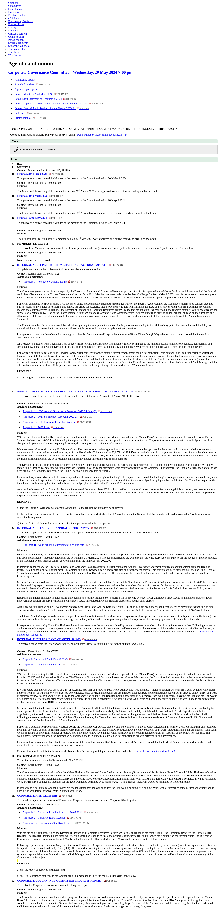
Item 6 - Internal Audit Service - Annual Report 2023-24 (52, 108)
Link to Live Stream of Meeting (38, 149)
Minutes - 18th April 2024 (40, 195)
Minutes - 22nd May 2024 (39, 217)
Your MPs (13, 52)
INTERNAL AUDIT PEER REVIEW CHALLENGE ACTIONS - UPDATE (70, 264)
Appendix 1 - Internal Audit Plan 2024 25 (53, 659)
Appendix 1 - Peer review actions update (52, 281)
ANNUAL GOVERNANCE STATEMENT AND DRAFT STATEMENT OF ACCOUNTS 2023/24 (83, 391)
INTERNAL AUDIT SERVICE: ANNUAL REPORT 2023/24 (61, 528)
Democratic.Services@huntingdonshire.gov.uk (102, 134)
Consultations (15, 9)
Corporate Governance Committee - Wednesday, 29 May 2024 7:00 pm (70, 72)
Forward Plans (16, 24)
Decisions (13, 12)
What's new (14, 55)
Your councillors (17, 49)
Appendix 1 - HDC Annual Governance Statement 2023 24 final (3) (67, 411)
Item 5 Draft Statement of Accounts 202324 (45, 98)
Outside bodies (16, 36)
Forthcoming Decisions (20, 21)
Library (12, 27)
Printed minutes (31, 117)
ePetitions (13, 18)
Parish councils (16, 39)
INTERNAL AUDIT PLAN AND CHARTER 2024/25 (57, 639)
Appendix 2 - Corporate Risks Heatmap (52, 817)
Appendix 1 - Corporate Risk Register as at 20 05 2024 (60, 812)
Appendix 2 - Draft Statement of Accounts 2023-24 (57, 416)
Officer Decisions (17, 33)
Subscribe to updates (19, 45)
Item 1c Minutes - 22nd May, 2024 (41, 94)
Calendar (13, 2)
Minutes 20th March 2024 (40, 173)
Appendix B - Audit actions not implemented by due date (61, 544)
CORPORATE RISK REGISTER (44, 795)
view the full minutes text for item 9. (156, 751)
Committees (14, 5)
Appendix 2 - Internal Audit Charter (50, 664)
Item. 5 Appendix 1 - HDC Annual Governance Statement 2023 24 (59, 103)
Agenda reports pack (26, 89)
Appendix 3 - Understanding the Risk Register (56, 823)
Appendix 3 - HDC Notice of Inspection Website (57, 422)
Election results (16, 15)
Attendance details (25, 79)
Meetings (13, 30)
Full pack (27, 113)
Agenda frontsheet (32, 84)
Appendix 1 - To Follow (43, 427)
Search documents (18, 42)
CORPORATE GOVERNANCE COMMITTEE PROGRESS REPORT (67, 880)
